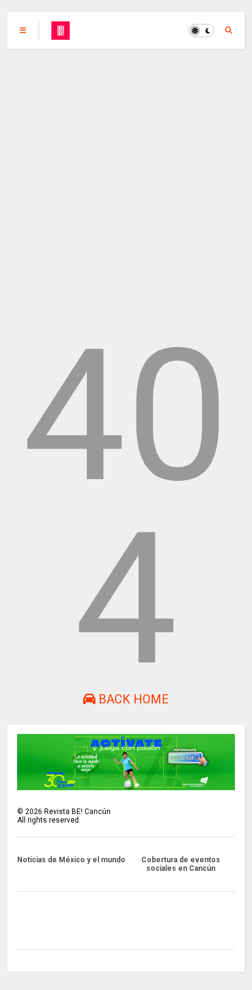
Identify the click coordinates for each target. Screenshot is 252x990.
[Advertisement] (126, 181)
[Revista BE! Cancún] (60, 34)
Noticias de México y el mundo (71, 860)
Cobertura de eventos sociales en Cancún (180, 864)
